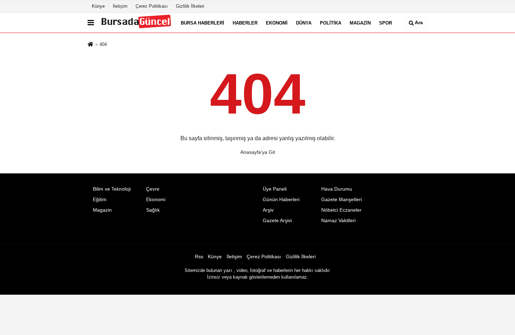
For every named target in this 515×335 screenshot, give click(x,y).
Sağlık (153, 210)
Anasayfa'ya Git (257, 152)
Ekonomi (277, 22)
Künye (98, 6)
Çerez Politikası (152, 6)
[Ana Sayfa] (90, 45)
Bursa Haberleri (202, 22)
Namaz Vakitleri (338, 220)
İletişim (120, 6)
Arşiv (268, 210)
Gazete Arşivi (277, 220)
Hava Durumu (336, 189)
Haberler (245, 22)
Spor (385, 22)
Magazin (360, 22)
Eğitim (100, 199)
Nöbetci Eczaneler (341, 210)
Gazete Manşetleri (341, 199)
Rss (199, 256)
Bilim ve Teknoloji (112, 189)
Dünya (303, 22)
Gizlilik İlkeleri (190, 6)
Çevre (152, 189)
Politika (330, 22)
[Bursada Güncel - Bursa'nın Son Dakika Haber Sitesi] (136, 23)
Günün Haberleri (281, 199)
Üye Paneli (275, 189)
